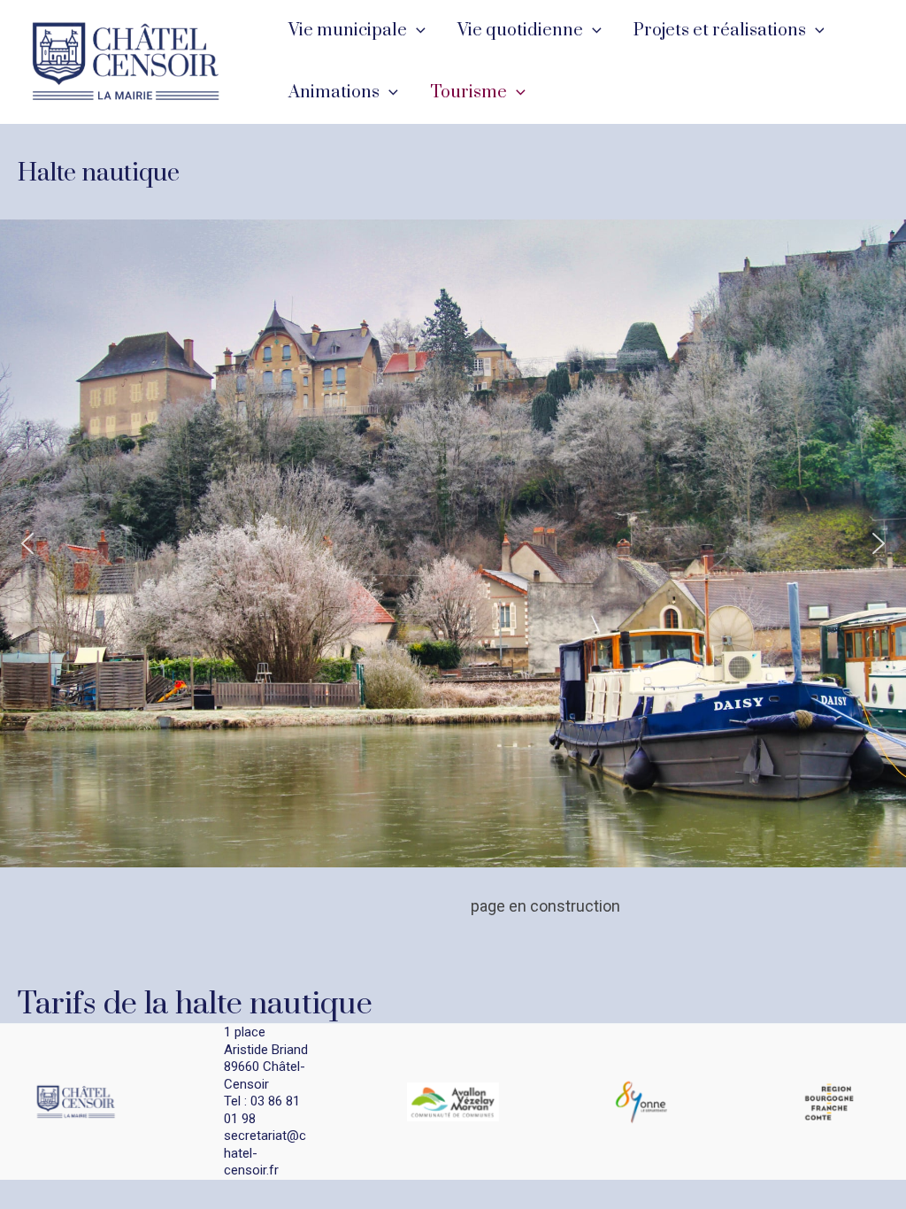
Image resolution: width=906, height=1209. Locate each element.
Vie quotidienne (520, 30)
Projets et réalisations (719, 30)
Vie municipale (347, 30)
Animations (334, 92)
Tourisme (468, 92)
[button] (416, 31)
